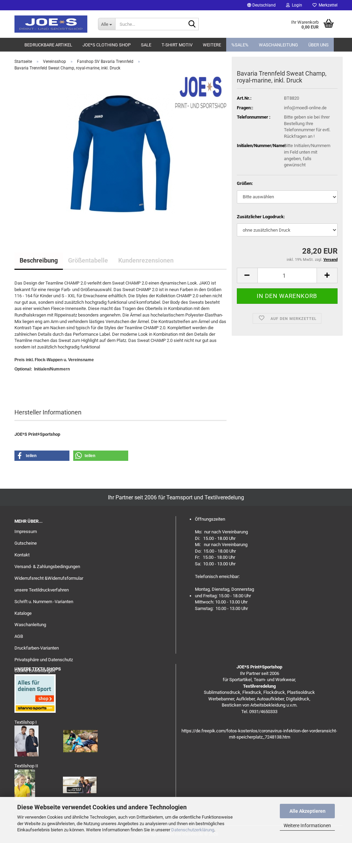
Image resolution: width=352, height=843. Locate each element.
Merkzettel (327, 5)
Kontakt (22, 554)
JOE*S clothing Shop (106, 44)
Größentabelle (88, 260)
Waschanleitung (278, 44)
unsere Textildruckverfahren (41, 589)
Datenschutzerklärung (192, 829)
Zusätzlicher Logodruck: (261, 216)
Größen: (245, 183)
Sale (146, 44)
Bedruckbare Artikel (48, 44)
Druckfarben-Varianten (36, 648)
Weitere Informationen (307, 825)
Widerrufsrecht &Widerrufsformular (48, 578)
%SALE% (240, 44)
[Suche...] (192, 24)
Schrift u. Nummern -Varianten (43, 601)
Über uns (318, 44)
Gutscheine (25, 543)
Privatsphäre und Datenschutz (43, 659)
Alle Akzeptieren (307, 811)
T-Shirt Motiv (177, 44)
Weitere (212, 44)
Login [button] (296, 5)
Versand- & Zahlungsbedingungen (47, 566)
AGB (18, 636)
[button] (261, 5)
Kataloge (23, 613)
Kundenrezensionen (146, 260)
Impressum (25, 531)
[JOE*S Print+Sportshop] (51, 24)
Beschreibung (39, 260)
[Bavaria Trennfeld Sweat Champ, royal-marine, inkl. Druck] (120, 153)
